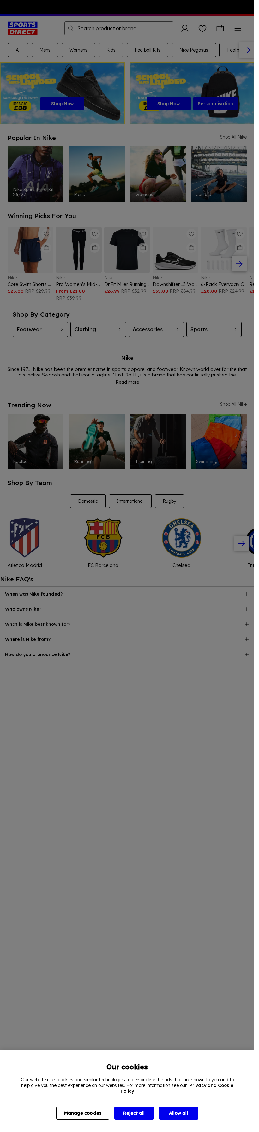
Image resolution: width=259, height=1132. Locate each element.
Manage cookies (82, 1113)
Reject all (134, 1113)
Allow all (178, 1113)
